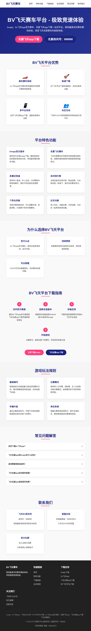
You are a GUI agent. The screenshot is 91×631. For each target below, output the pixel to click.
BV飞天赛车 (13, 3)
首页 (31, 4)
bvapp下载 (65, 572)
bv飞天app (65, 576)
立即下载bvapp (34, 352)
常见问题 (70, 4)
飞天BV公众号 (12, 596)
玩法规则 (60, 4)
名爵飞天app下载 (28, 39)
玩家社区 (9, 604)
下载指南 (49, 4)
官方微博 (9, 600)
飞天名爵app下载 (56, 352)
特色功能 (39, 4)
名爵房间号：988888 (60, 39)
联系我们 (81, 4)
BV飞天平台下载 (67, 584)
